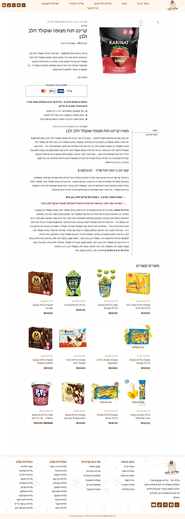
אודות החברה (76, 3)
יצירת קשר (92, 8)
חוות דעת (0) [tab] (152, 134)
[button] (158, 22)
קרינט (76, 22)
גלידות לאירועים (102, 3)
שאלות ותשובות (50, 3)
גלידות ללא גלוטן (60, 126)
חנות (124, 3)
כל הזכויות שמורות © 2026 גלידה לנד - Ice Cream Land (92, 516)
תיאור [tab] (155, 130)
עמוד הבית (143, 3)
